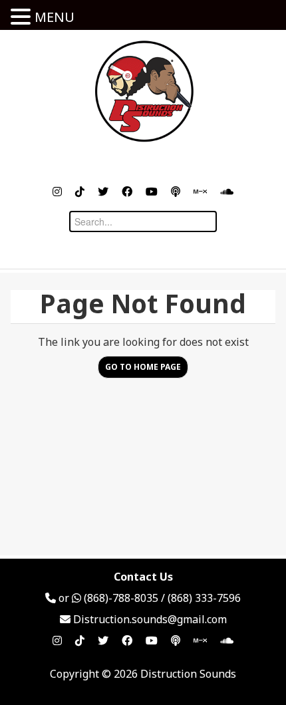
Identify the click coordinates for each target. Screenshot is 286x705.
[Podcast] (175, 191)
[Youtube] (152, 191)
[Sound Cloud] (226, 191)
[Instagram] (57, 191)
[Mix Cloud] (200, 191)
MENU (54, 17)
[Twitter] (103, 191)
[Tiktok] (79, 191)
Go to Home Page (143, 366)
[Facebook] (127, 191)
